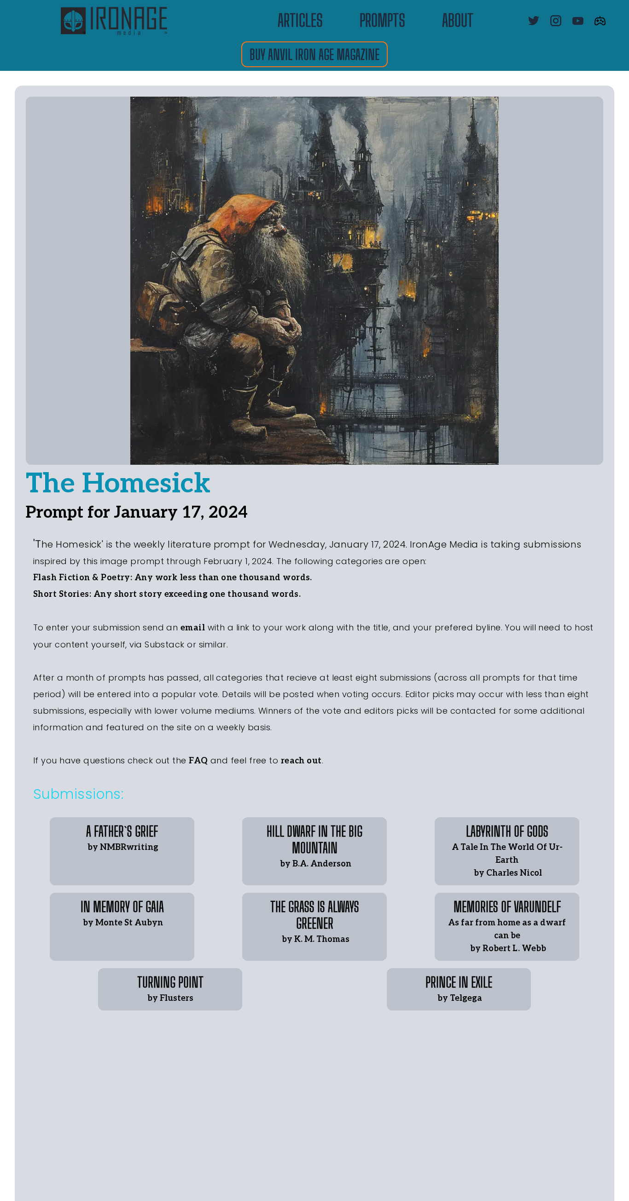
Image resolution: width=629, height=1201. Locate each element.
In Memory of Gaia (122, 906)
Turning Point (170, 982)
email (193, 628)
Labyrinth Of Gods (507, 831)
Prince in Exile (458, 982)
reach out (301, 761)
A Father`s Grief (122, 831)
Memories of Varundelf (507, 906)
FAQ (198, 761)
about (457, 21)
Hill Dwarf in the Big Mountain (316, 839)
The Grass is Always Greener (316, 914)
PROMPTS (382, 21)
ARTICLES (300, 21)
